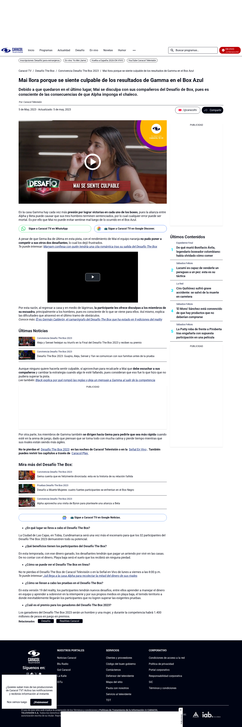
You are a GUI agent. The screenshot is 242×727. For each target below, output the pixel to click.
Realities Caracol (69, 621)
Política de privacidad (161, 663)
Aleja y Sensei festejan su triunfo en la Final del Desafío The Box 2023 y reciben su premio (89, 342)
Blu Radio (62, 663)
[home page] (12, 50)
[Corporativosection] (184, 650)
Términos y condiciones (162, 688)
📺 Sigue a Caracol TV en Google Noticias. (95, 517)
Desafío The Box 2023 (55, 449)
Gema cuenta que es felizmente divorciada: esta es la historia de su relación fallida (85, 476)
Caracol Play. (80, 453)
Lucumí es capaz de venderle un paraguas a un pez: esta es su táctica (197, 272)
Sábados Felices (184, 263)
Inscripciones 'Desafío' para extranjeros (40, 60)
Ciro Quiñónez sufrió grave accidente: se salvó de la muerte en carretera (197, 292)
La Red (179, 283)
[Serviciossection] (135, 650)
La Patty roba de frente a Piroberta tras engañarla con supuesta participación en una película (199, 333)
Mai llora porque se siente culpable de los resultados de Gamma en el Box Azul (148, 70)
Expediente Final (184, 243)
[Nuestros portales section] (85, 650)
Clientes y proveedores (119, 657)
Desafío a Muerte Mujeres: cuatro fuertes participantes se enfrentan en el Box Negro (85, 489)
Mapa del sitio (114, 682)
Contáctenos (113, 669)
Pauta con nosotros (117, 688)
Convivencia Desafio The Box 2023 (78, 70)
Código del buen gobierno (121, 663)
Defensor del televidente (120, 675)
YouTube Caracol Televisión (142, 60)
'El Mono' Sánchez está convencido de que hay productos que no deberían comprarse (199, 313)
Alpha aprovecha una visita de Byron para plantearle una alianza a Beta (78, 503)
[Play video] (92, 162)
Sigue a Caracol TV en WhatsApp (48, 228)
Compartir (215, 110)
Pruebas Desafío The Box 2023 (52, 485)
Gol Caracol (64, 669)
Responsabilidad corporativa (165, 675)
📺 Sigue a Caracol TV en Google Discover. (129, 228)
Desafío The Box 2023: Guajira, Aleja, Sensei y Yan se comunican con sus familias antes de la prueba (95, 356)
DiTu (60, 682)
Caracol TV (25, 70)
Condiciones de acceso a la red (167, 657)
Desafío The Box (44, 70)
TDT (108, 700)
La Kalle (62, 675)
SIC (151, 682)
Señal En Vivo (138, 449)
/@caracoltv (190, 110)
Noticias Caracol (66, 657)
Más (134, 50)
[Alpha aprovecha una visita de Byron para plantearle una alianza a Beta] (27, 502)
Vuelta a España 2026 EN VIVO (107, 60)
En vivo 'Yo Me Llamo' (75, 60)
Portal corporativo (159, 669)
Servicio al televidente (118, 694)
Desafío (45, 621)
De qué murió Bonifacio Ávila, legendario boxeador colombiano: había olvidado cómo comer (198, 251)
